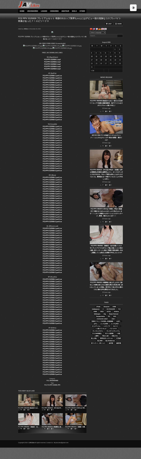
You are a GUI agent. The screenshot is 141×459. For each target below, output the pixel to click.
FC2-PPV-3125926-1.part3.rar (52, 80)
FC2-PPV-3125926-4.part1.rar (52, 99)
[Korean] (105, 29)
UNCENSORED (32, 11)
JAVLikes (32, 442)
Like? (110, 23)
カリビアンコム (96, 326)
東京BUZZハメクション (106, 338)
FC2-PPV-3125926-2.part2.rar (52, 85)
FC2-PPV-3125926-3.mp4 (52, 64)
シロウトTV (107, 326)
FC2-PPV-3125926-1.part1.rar (52, 75)
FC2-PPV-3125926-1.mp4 (52, 59)
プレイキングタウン (97, 331)
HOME (22, 11)
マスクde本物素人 (97, 333)
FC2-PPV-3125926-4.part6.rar (52, 110)
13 (106, 56)
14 (110, 56)
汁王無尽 (118, 338)
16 (120, 56)
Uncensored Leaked (102, 318)
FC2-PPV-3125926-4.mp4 (52, 66)
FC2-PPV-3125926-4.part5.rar (52, 108)
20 (106, 60)
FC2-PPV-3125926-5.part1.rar (52, 113)
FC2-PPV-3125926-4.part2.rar (52, 101)
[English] (94, 29)
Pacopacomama (100, 316)
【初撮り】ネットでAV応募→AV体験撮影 (102, 321)
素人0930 (99, 340)
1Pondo (98, 306)
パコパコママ (113, 328)
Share (119, 23)
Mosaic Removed (113, 314)
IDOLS (74, 11)
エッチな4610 (115, 323)
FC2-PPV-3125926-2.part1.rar (52, 82)
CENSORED (54, 11)
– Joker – (113, 318)
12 (101, 56)
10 (92, 56)
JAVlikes (26, 29)
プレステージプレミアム (113, 331)
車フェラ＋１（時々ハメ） (98, 343)
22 (115, 60)
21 (110, 60)
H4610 (102, 311)
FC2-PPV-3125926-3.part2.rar (52, 89)
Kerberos (116, 311)
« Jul (92, 70)
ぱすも (95, 323)
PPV (59, 385)
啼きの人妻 (105, 335)
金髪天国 (118, 343)
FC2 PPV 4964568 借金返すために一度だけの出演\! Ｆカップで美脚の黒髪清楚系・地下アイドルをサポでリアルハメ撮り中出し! (106, 103)
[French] (97, 29)
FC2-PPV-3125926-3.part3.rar (52, 92)
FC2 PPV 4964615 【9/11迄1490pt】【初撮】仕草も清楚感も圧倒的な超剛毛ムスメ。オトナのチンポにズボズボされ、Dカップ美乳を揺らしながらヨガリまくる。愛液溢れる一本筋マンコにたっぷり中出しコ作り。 (106, 174)
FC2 (48, 380)
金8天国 (111, 343)
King (105, 314)
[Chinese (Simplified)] (91, 29)
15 (115, 56)
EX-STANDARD (111, 309)
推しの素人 (94, 338)
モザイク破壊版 (109, 333)
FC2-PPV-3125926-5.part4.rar (52, 119)
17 (92, 60)
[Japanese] (102, 29)
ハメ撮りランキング (101, 328)
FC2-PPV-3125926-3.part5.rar (52, 96)
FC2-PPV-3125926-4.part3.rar (52, 103)
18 (96, 60)
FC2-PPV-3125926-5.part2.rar (52, 115)
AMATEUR (65, 11)
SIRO (114, 316)
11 (96, 56)
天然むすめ (115, 335)
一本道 (118, 333)
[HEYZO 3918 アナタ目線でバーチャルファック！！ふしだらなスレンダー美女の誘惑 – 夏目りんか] (106, 124)
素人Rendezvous (110, 340)
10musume (106, 306)
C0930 (114, 306)
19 (101, 60)
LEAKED (44, 11)
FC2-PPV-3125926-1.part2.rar (52, 78)
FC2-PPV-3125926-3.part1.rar (52, 87)
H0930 (95, 311)
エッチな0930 (104, 323)
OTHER (82, 11)
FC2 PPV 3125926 (52, 385)
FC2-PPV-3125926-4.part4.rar (52, 106)
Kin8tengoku (97, 314)
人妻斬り (97, 335)
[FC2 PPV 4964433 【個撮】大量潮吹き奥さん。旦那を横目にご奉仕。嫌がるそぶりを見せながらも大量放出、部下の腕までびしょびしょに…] (75, 419)
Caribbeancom (96, 309)
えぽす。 (118, 321)
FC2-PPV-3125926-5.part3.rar (52, 117)
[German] (99, 29)
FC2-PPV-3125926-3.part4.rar (52, 94)
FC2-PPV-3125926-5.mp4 (52, 69)
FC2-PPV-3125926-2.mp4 (52, 62)
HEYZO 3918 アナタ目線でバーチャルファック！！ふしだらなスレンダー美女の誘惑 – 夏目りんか (106, 137)
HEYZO (109, 311)
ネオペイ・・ (116, 326)
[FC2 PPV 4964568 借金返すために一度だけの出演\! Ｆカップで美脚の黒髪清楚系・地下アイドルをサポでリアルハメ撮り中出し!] (28, 400)
